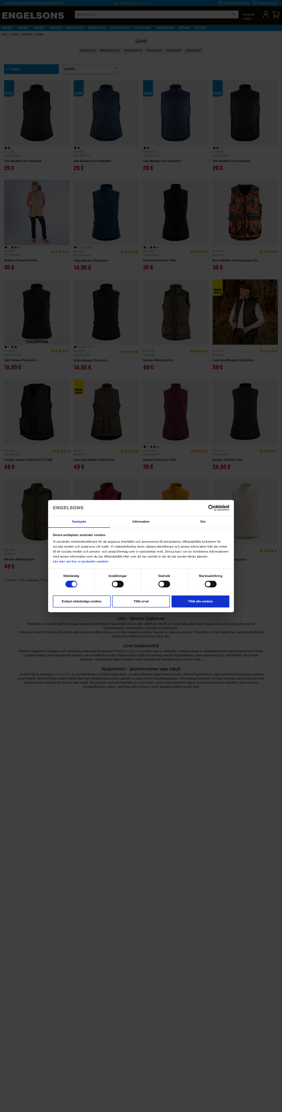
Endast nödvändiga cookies (82, 601)
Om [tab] (202, 521)
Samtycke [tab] (79, 521)
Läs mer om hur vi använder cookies (81, 561)
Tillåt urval (141, 601)
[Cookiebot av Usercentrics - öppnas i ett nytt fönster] (211, 508)
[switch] (118, 584)
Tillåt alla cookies (200, 601)
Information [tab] (141, 521)
